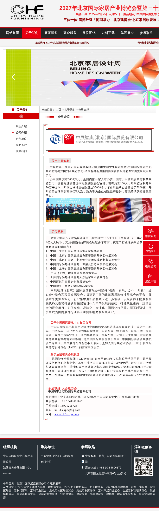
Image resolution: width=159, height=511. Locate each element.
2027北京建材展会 (75, 486)
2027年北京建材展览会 (31, 486)
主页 (58, 109)
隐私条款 (21, 144)
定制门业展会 (38, 490)
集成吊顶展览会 (26, 493)
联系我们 (21, 151)
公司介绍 (21, 132)
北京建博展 (96, 486)
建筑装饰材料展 (126, 493)
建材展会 (81, 493)
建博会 (110, 493)
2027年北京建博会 (117, 486)
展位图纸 (89, 33)
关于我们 (31, 33)
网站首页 (12, 33)
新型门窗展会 (139, 486)
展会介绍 (21, 126)
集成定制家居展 (85, 490)
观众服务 (70, 33)
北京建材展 (97, 493)
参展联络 (146, 33)
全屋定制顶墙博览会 (135, 490)
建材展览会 (55, 486)
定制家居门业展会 (109, 490)
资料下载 (108, 33)
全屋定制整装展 (47, 493)
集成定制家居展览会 (61, 490)
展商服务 (50, 33)
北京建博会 (67, 493)
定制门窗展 (21, 490)
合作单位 (21, 138)
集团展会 (127, 33)
